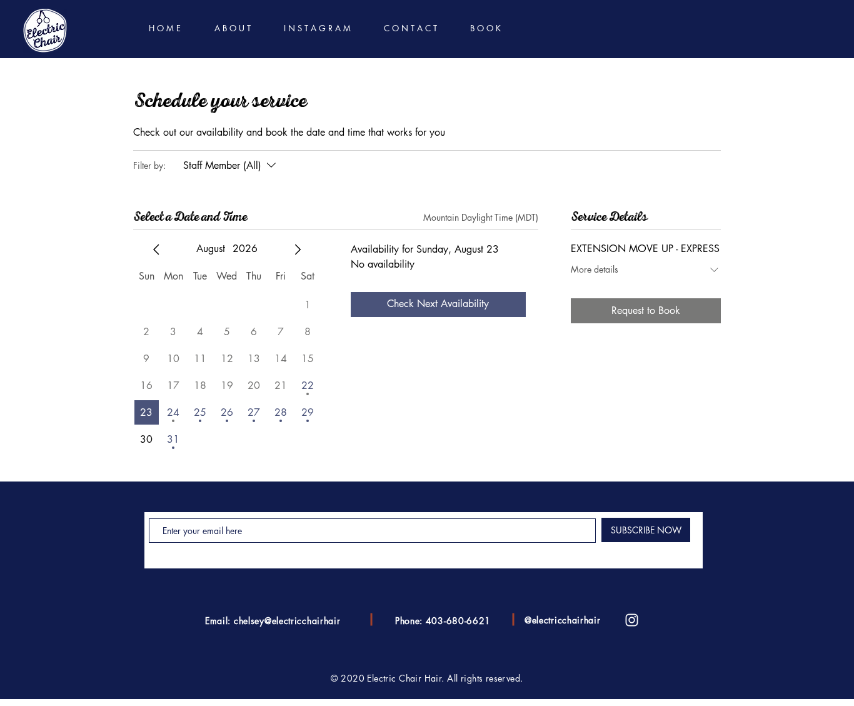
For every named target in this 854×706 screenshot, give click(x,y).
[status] (480, 217)
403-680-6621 (458, 621)
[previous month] (156, 249)
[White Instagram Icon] (631, 620)
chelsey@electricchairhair (287, 621)
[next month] (297, 249)
